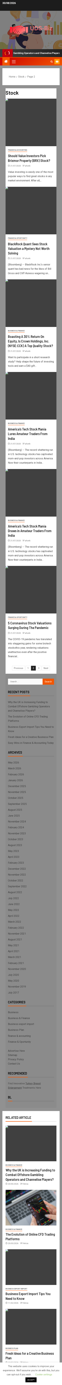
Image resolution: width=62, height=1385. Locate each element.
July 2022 (13, 898)
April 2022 (13, 915)
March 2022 (14, 921)
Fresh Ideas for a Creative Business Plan (31, 737)
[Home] (6, 61)
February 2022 (16, 927)
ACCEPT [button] (31, 1380)
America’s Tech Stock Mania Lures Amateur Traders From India (28, 433)
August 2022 (15, 892)
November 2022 (17, 874)
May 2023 (13, 851)
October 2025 (15, 797)
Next (46, 668)
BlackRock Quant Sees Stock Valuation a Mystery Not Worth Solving (29, 248)
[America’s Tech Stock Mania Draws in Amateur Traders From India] (31, 493)
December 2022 (17, 868)
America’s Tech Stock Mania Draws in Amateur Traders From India (30, 531)
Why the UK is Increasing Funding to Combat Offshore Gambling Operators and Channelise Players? (29, 706)
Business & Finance (16, 331)
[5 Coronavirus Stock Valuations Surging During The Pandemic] (31, 589)
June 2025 (14, 815)
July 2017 (13, 992)
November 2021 (17, 933)
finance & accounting (17, 150)
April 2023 (13, 856)
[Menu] (13, 61)
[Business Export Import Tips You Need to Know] (31, 1267)
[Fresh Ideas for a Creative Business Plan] (31, 1327)
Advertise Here (16, 1050)
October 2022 (15, 880)
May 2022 (13, 910)
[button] (13, 61)
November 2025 (17, 792)
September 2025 (17, 803)
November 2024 (17, 821)
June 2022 (14, 904)
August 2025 (15, 809)
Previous (18, 668)
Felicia (25, 1184)
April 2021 (13, 951)
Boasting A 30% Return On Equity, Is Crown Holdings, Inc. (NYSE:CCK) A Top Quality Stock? (30, 341)
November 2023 (17, 833)
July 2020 (13, 974)
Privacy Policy (16, 1059)
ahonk (27, 166)
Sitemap (12, 1055)
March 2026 (14, 768)
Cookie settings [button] (43, 1374)
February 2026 (16, 774)
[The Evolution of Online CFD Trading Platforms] (31, 1207)
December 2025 (17, 786)
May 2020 (13, 980)
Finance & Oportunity (17, 238)
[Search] (52, 62)
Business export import (21, 1024)
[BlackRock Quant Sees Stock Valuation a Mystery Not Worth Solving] (31, 210)
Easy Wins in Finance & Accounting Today (31, 742)
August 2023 (15, 845)
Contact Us (14, 1063)
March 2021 (14, 957)
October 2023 (15, 839)
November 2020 (17, 969)
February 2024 (16, 827)
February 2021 (16, 963)
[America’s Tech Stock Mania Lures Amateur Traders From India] (31, 396)
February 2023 (16, 862)
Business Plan (16, 1029)
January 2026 (15, 780)
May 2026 (13, 762)
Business (13, 1012)
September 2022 (17, 886)
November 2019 (17, 986)
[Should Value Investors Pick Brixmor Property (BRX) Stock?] (31, 122)
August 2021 (15, 939)
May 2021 (13, 945)
